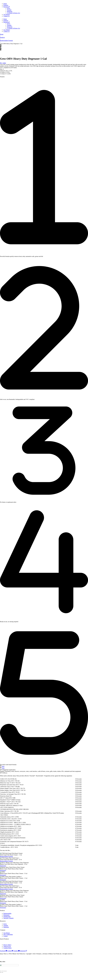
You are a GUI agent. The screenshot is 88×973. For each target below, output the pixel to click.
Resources (6, 6)
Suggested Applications (9, 769)
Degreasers (3, 865)
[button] (44, 45)
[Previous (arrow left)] (0, 972)
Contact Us (6, 16)
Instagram (9, 11)
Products (5, 5)
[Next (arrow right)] (2, 972)
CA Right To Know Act (13, 13)
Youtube (9, 10)
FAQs (8, 8)
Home (5, 3)
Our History (6, 14)
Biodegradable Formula (6, 40)
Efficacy (5, 773)
